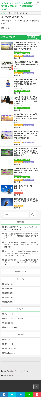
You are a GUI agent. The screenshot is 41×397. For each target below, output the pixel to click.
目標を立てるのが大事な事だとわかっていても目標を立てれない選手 (26, 200)
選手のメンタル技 (29, 56)
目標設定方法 (18, 56)
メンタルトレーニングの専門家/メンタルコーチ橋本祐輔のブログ (17, 5)
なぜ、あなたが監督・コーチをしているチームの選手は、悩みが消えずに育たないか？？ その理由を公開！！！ (25, 100)
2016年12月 (8, 293)
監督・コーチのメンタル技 (22, 53)
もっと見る (31, 37)
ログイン (7, 340)
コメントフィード (10, 348)
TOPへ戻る (5, 28)
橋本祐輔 (17, 58)
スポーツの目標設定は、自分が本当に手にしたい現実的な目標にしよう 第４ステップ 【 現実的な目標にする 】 (26, 152)
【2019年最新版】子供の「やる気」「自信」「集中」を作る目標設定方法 (26, 64)
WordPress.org (9, 353)
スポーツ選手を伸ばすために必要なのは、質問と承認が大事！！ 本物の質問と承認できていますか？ (25, 82)
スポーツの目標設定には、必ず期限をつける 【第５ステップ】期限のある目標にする (26, 170)
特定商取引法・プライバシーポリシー (17, 371)
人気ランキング (9, 375)
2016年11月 (8, 297)
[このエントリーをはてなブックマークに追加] (20, 394)
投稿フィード (9, 344)
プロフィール (18, 192)
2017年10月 (8, 288)
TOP (4, 13)
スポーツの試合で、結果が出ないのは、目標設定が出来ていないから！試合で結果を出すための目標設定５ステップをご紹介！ (26, 45)
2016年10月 (8, 302)
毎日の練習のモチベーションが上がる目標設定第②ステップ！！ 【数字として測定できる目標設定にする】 (25, 117)
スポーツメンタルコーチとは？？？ (23, 187)
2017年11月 (8, 284)
